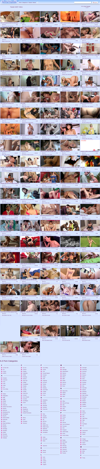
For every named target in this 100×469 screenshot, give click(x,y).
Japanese (28, 58)
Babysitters (5, 443)
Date (85, 6)
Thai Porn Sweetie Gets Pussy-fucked (88, 343)
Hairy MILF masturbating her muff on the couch (10, 71)
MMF (64, 426)
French (44, 441)
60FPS (4, 421)
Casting (89, 218)
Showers (31, 138)
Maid (5, 58)
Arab (26, 90)
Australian (8, 218)
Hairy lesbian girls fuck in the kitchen (88, 338)
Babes (83, 90)
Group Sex (52, 122)
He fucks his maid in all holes (66, 263)
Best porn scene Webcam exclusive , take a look (70, 167)
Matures (48, 170)
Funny (9, 331)
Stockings (9, 58)
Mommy (64, 430)
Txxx (98, 56)
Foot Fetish (68, 106)
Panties (64, 463)
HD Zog (17, 249)
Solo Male (84, 435)
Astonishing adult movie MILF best (67, 279)
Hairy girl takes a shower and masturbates (69, 135)
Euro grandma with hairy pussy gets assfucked (70, 183)
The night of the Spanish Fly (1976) (67, 311)
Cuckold (24, 443)
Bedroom (3, 26)
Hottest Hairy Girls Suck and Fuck (47, 22)
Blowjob (3, 41)
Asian (23, 58)
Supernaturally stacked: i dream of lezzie (48, 183)
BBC (49, 388)
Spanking (84, 439)
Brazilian (3, 138)
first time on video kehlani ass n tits (27, 344)
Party (64, 466)
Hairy (6, 26)
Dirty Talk (5, 331)
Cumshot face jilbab (24, 151)
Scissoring (84, 417)
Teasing (90, 138)
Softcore (84, 432)
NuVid (98, 72)
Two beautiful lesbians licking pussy (7, 344)
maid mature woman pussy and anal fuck (28, 295)
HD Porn (69, 267)
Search (95, 2)
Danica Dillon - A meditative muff (67, 295)
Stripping (84, 450)
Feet (44, 419)
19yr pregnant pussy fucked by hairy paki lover (90, 119)
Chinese (45, 154)
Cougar (24, 435)
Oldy (63, 452)
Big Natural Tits (24, 315)
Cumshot (6, 41)
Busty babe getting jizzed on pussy (47, 215)
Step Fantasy (85, 443)
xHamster (57, 24)
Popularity (88, 6)
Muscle (64, 432)
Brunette (29, 42)
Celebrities (25, 421)
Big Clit (86, 202)
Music (64, 434)
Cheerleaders (49, 356)
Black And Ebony (87, 90)
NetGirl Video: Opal (84, 215)
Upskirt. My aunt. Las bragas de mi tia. (28, 263)
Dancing (25, 455)
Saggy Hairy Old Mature (65, 151)
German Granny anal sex (85, 183)
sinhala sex (43, 385)
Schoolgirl (84, 415)
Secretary (48, 361)
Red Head (11, 202)
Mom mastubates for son (5, 151)
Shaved (84, 421)
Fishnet (46, 202)
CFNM (24, 423)
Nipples (64, 440)
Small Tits (84, 428)
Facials (50, 58)
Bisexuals (88, 170)
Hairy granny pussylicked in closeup (48, 103)
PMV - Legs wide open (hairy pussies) (28, 353)
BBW (28, 90)
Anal (62, 106)
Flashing (26, 267)
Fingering (45, 42)
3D (3, 417)
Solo (8, 26)
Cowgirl (24, 439)
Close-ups (67, 26)
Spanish (65, 315)
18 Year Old (44, 26)
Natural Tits (65, 438)
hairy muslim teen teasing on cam (7, 103)
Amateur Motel (4, 218)
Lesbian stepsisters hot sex (6, 263)
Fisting (44, 434)
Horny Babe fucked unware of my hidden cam (69, 199)
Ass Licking (87, 341)
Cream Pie (25, 441)
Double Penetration (30, 154)
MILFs (28, 138)
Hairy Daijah (23, 103)
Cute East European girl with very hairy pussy (9, 22)
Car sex (69, 58)
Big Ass (43, 90)
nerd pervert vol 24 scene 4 (46, 199)
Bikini (43, 42)
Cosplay (46, 186)
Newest (34, 2)
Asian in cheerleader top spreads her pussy (49, 353)
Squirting (84, 441)
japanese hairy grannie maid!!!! (87, 103)
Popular (30, 2)
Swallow (84, 452)
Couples (90, 388)
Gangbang (10, 138)
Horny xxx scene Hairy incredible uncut (48, 151)
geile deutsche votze (5, 385)
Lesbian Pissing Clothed (25, 183)
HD (27, 122)
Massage (64, 417)
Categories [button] (24, 2)
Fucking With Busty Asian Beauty (87, 231)
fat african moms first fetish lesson (7, 363)
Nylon (64, 444)
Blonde (31, 26)
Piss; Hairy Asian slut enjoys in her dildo (48, 135)
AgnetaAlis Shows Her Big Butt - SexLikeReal (49, 344)
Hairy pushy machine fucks (6, 231)
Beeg (18, 24)
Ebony (24, 465)
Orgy (64, 456)
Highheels (51, 74)
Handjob (44, 463)
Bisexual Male (27, 26)
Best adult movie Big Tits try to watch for (88, 311)
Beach (4, 451)
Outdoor (64, 458)
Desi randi (82, 167)
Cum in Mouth (26, 445)
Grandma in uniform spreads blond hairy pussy (90, 151)
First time (45, 430)
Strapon (84, 448)
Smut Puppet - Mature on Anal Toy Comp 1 (29, 247)
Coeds (45, 74)
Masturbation (10, 74)
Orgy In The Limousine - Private (67, 119)
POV (70, 351)
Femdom (67, 356)
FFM (44, 426)
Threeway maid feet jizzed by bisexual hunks (9, 353)
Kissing (31, 58)
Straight (10, 106)
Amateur (23, 26)
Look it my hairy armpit (25, 215)
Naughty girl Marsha (64, 215)
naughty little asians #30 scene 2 (7, 295)
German (87, 186)
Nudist (64, 442)
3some (43, 186)
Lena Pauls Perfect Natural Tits (27, 358)
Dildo (5, 154)
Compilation (30, 170)
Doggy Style (70, 122)
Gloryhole (45, 453)
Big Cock (63, 267)
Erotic (24, 467)
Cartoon (24, 417)
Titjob (83, 468)
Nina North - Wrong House (46, 87)
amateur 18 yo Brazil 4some (6, 135)
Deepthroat (25, 457)
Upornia (97, 40)
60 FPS (47, 26)
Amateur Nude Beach (96, 26)
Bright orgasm (83, 135)
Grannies (85, 106)
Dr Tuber (77, 24)
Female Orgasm (46, 421)
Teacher (84, 460)
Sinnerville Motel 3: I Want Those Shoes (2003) (9, 215)
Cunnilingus (10, 388)
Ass (85, 74)
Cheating (25, 424)
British (26, 218)
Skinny (83, 424)
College (49, 122)
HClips (38, 24)
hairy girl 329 (63, 103)
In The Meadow (83, 247)
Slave (83, 426)
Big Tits (26, 42)
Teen (83, 462)
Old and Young (66, 451)
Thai (83, 464)
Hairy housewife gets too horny (67, 71)
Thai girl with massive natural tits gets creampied (50, 279)
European (8, 154)
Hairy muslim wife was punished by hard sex (29, 87)
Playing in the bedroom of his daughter (68, 247)
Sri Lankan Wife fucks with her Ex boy (88, 348)
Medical (64, 423)
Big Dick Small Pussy (14, 218)
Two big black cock (64, 231)
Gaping (44, 449)
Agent (7, 90)
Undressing (11, 26)
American (86, 331)
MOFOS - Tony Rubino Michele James (8, 119)
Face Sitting (50, 186)
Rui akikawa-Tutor (64, 348)
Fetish (65, 106)
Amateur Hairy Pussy (88, 26)
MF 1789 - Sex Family (5, 401)
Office (45, 361)
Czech (24, 450)
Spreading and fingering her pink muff (28, 71)
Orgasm (31, 331)
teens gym (23, 22)
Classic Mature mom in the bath (47, 167)
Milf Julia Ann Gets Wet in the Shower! (28, 135)
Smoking (84, 430)
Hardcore (87, 122)
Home (20, 2)
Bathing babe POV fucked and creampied (88, 385)
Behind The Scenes (7, 454)
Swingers (84, 454)
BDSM (43, 74)
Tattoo (83, 459)
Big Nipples (5, 462)
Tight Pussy (84, 466)
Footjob (44, 439)
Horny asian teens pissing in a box (27, 199)
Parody (64, 465)
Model (64, 428)
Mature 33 (22, 363)
